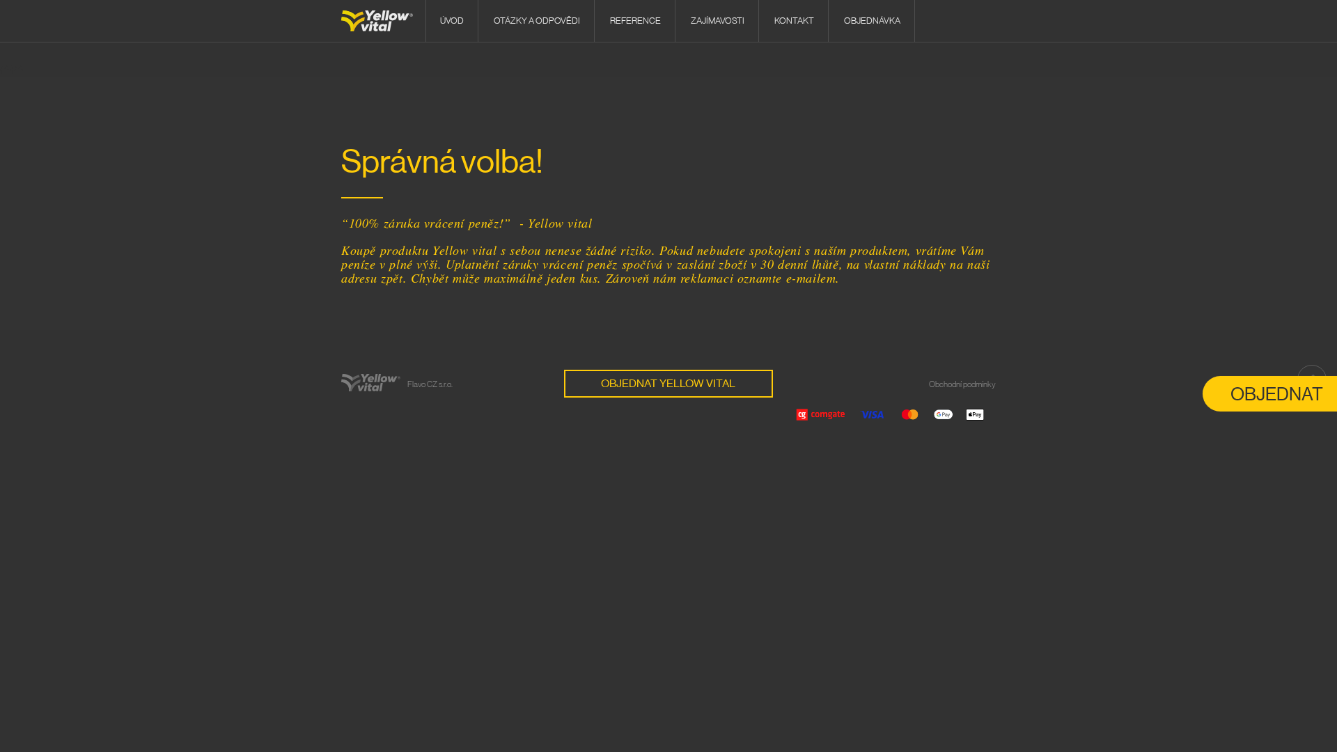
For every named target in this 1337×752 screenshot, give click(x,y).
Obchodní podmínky (962, 384)
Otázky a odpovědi (537, 20)
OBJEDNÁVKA (872, 20)
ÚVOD (452, 20)
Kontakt (794, 20)
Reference (635, 20)
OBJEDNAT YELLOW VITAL (668, 383)
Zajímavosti (717, 20)
